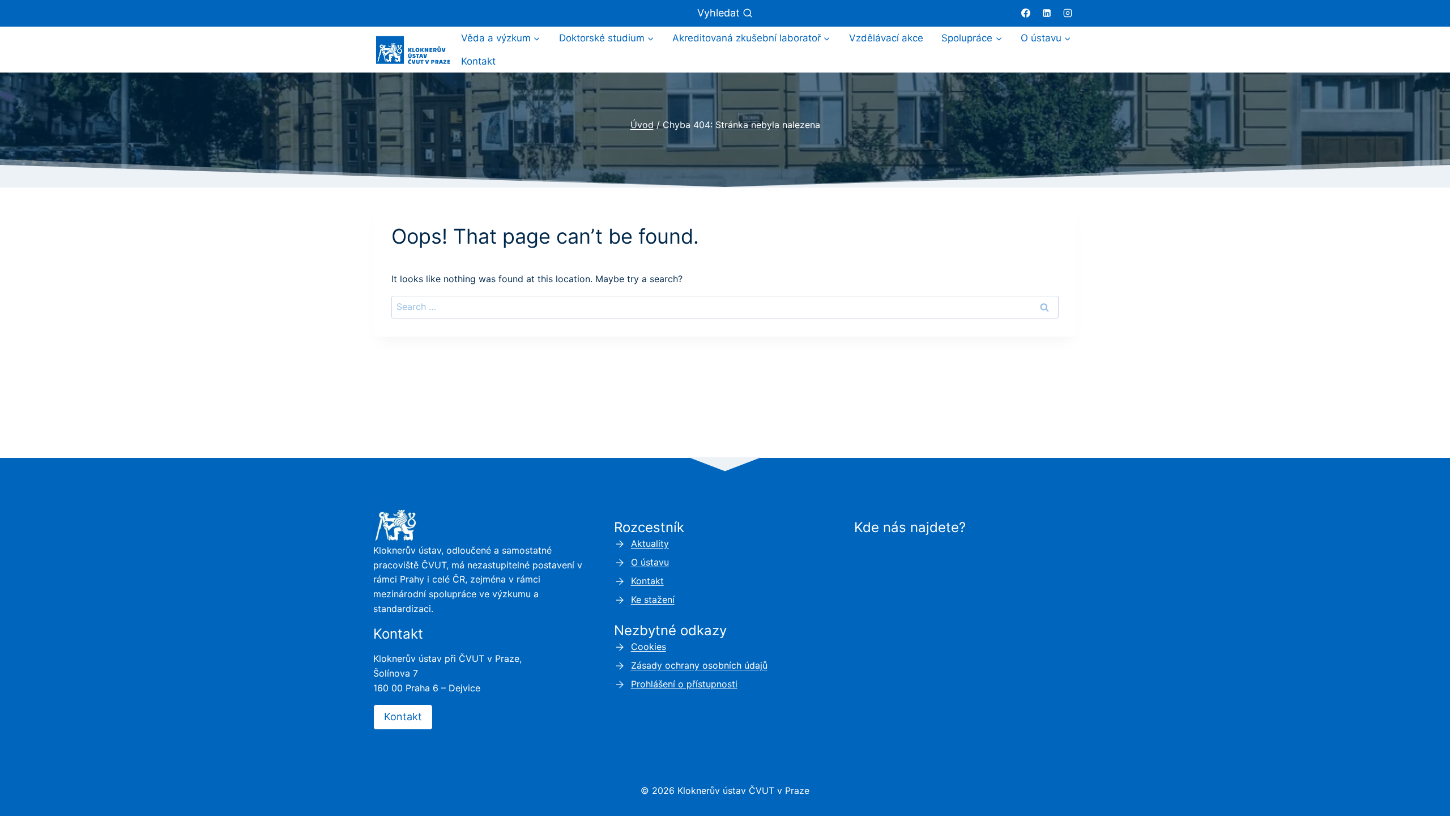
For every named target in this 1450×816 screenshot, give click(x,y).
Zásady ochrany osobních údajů (699, 665)
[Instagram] (1068, 13)
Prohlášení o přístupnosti (684, 684)
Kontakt (478, 61)
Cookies (648, 646)
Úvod (642, 124)
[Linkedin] (1047, 13)
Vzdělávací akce (886, 38)
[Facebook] (1026, 13)
